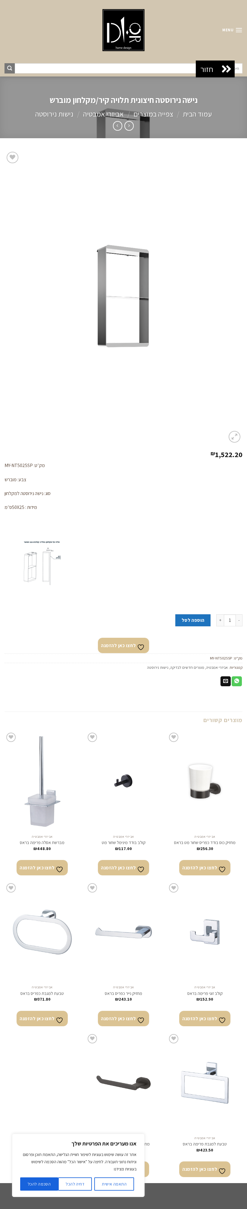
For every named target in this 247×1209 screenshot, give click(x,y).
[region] (78, 1165)
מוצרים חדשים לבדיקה (187, 667)
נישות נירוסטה (54, 114)
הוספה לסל (193, 620)
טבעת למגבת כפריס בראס (42, 993)
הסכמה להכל (39, 1184)
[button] (226, 69)
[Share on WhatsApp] (237, 681)
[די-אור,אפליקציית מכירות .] (123, 30)
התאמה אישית (114, 1184)
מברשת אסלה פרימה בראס (42, 842)
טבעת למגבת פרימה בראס (205, 1144)
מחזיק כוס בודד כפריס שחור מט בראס (205, 842)
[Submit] (10, 68)
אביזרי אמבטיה (103, 114)
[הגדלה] (234, 437)
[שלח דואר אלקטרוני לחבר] (225, 681)
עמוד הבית (197, 114)
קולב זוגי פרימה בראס (205, 993)
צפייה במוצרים (153, 114)
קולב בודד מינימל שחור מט (123, 842)
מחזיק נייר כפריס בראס (123, 993)
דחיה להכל (75, 1184)
